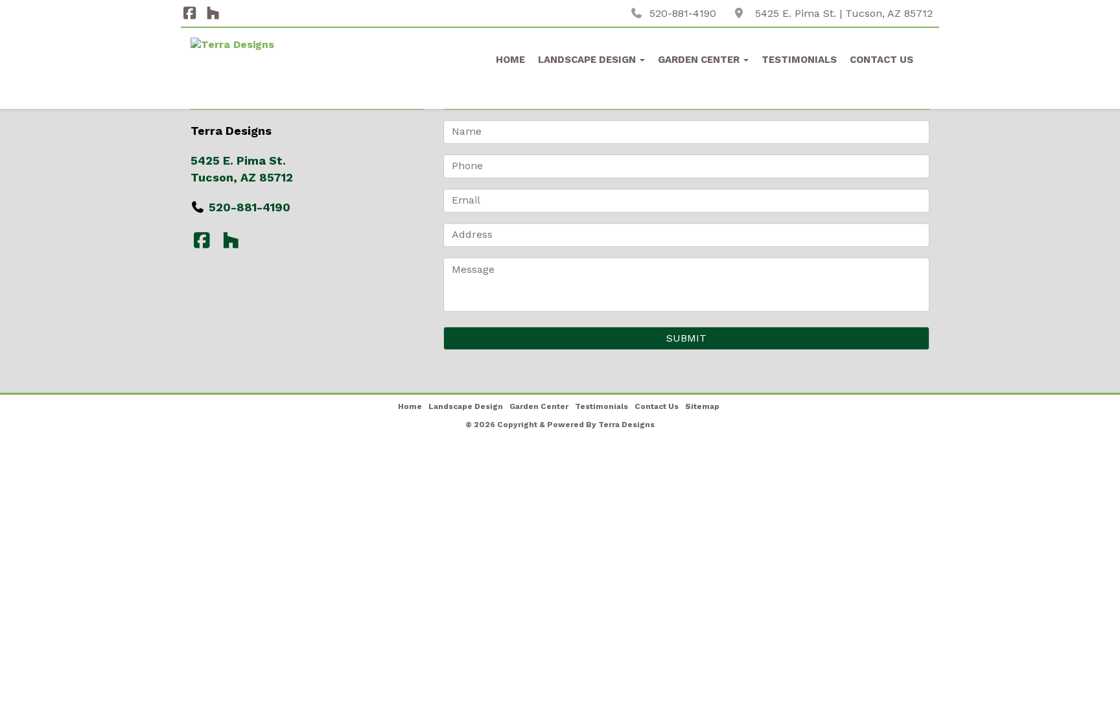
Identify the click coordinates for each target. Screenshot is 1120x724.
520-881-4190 (682, 13)
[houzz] (213, 13)
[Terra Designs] (276, 70)
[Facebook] (190, 13)
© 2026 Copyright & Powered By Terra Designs (560, 424)
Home (510, 59)
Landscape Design (588, 59)
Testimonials (799, 59)
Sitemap (702, 406)
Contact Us (881, 59)
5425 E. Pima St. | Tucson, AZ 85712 (844, 13)
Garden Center (700, 59)
